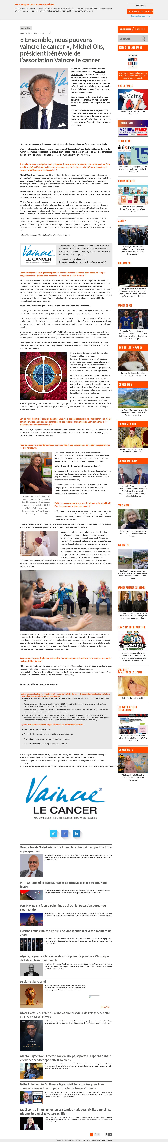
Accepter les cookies (140, 11)
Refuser (140, 6)
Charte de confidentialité (98, 1140)
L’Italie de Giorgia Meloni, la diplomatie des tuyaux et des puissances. (133, 777)
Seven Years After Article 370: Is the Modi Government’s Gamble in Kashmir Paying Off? (133, 412)
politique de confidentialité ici (80, 11)
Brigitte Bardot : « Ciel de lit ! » (132, 698)
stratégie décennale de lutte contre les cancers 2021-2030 (68, 292)
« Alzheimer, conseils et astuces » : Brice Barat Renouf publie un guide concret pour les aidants (133, 75)
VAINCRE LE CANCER (80, 103)
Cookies (109, 1140)
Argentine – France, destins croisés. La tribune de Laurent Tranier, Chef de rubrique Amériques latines (133, 615)
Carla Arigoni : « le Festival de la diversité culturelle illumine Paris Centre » (133, 533)
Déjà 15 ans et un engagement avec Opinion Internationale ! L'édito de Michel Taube (133, 169)
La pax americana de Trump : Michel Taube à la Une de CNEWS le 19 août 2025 (133, 738)
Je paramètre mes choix (140, 16)
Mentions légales (81, 1140)
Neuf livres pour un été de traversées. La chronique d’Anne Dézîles (133, 209)
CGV (88, 1140)
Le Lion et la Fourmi (33, 981)
